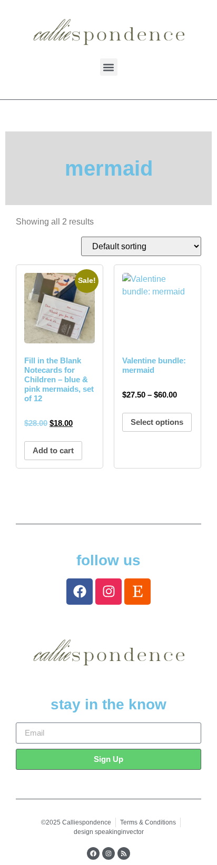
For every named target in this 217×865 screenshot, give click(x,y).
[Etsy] (137, 591)
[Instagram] (108, 591)
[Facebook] (79, 591)
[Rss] (123, 853)
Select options (157, 422)
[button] (108, 67)
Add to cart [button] (53, 450)
